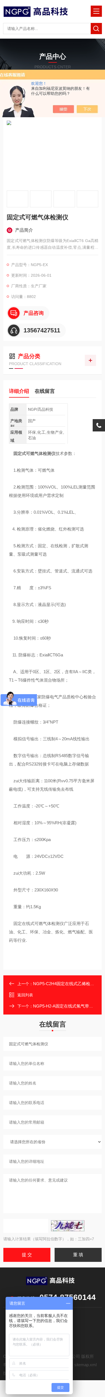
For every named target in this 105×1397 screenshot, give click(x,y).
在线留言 (45, 391)
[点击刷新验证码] (68, 1225)
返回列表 (25, 995)
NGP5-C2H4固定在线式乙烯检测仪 (66, 983)
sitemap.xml (85, 1364)
